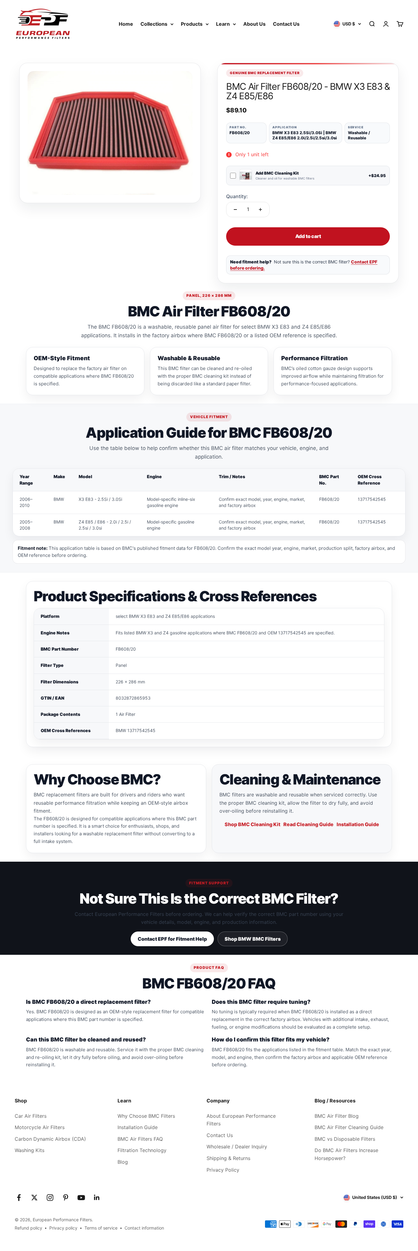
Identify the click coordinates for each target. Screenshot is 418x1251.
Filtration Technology (142, 1150)
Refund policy (28, 1227)
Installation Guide (358, 824)
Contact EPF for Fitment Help (172, 939)
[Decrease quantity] (235, 209)
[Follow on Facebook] (19, 1197)
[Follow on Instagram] (50, 1197)
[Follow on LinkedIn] (97, 1197)
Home (126, 24)
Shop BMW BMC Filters (253, 939)
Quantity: (237, 196)
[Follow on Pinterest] (66, 1197)
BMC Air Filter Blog (337, 1116)
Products (192, 24)
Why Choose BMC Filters (146, 1116)
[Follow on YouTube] (81, 1197)
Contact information (144, 1227)
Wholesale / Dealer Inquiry (237, 1146)
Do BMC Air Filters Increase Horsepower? (346, 1154)
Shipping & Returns (228, 1158)
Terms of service (101, 1227)
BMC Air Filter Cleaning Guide (349, 1127)
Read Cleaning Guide (308, 824)
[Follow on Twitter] (34, 1197)
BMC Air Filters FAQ (140, 1139)
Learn (223, 24)
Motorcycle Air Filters (40, 1127)
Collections (153, 24)
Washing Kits (29, 1150)
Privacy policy (63, 1227)
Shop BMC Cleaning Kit (252, 824)
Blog (123, 1162)
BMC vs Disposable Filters (345, 1139)
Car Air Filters (31, 1116)
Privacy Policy (223, 1170)
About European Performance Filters (241, 1120)
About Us (254, 24)
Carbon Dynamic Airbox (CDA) (50, 1139)
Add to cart (308, 236)
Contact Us (286, 24)
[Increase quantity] (260, 209)
